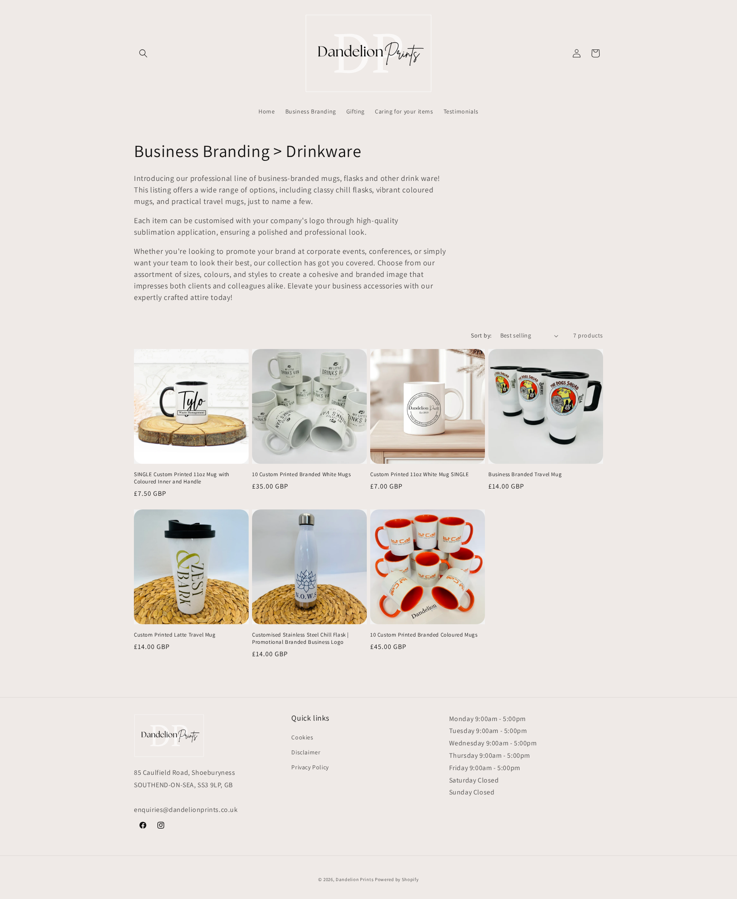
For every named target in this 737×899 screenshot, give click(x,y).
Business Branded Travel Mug (525, 474)
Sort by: (481, 335)
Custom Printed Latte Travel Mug (175, 634)
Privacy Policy (309, 767)
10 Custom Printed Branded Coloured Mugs (423, 634)
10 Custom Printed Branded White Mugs (301, 474)
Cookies (302, 737)
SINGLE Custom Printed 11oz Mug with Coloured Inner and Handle (181, 478)
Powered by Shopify (397, 879)
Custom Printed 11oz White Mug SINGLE (419, 474)
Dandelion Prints (355, 879)
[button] (143, 53)
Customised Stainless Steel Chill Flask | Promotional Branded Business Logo (300, 638)
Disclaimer (305, 752)
